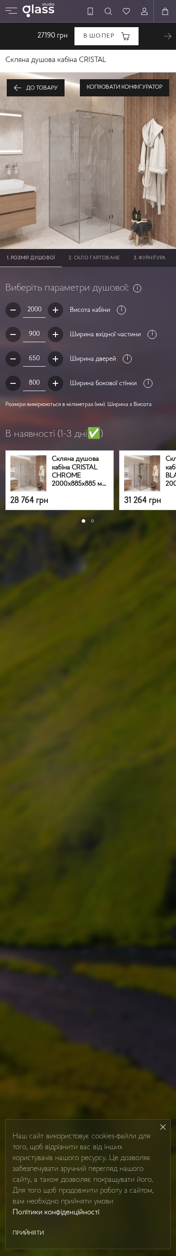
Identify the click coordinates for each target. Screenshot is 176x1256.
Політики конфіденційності (56, 1212)
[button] (83, 521)
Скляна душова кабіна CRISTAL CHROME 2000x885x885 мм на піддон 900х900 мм (79, 472)
